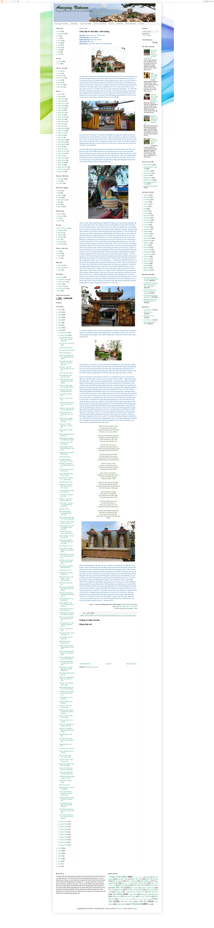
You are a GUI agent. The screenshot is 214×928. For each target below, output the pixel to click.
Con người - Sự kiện (61, 23)
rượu (59, 258)
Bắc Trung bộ (148, 164)
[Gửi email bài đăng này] (87, 613)
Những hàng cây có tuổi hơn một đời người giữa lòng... (66, 527)
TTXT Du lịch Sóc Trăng (125, 899)
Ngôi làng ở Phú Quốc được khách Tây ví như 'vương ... (66, 486)
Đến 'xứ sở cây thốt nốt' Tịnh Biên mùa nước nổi (66, 618)
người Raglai (62, 153)
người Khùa (61, 126)
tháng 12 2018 (64, 332)
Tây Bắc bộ (147, 171)
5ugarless (120, 908)
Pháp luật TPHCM (129, 896)
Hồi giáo (60, 235)
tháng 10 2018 (64, 821)
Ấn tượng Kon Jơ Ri (65, 570)
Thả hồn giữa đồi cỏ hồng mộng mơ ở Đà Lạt (66, 414)
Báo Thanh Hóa (140, 883)
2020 (59, 325)
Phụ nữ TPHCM (145, 896)
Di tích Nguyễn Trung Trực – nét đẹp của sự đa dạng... (66, 604)
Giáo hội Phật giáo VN (137, 892)
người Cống (61, 108)
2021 (59, 322)
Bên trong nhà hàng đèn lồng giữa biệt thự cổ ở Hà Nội (66, 588)
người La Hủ (61, 133)
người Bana (61, 99)
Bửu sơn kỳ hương (63, 228)
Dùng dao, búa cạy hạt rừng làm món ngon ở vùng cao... (66, 711)
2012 (59, 861)
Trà (59, 251)
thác (59, 49)
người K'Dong (62, 121)
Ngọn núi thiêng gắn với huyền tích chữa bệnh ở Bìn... (66, 653)
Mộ (59, 193)
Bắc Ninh (146, 197)
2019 (59, 328)
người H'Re (61, 112)
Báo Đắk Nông (139, 885)
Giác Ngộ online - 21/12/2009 (128, 606)
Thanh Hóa (147, 249)
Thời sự (60, 284)
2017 (59, 848)
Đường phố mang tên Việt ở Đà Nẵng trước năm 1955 (66, 541)
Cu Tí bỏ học (147, 320)
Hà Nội (146, 211)
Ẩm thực (141, 23)
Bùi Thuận (134, 888)
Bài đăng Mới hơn (85, 663)
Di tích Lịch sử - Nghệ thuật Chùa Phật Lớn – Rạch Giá (66, 420)
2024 (59, 314)
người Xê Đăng (62, 169)
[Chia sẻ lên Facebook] (91, 613)
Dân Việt (111, 890)
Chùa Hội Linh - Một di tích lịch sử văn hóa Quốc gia (66, 363)
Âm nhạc (60, 84)
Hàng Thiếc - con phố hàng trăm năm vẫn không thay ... (65, 669)
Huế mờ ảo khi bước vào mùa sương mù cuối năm (66, 404)
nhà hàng (60, 265)
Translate (148, 35)
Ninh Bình (147, 233)
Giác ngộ (126, 615)
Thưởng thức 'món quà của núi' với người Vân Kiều (66, 810)
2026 (59, 309)
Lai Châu (146, 222)
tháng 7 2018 (64, 829)
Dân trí (119, 890)
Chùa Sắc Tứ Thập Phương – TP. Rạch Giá (65, 425)
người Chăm (61, 105)
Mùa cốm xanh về (64, 785)
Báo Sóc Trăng (126, 883)
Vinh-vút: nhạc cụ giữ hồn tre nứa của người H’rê (66, 740)
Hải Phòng (147, 218)
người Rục (61, 155)
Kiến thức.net (153, 892)
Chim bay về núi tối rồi (66, 347)
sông (59, 47)
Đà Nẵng (146, 263)
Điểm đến (120, 23)
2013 (59, 858)
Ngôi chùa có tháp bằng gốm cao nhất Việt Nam (66, 679)
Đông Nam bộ (148, 180)
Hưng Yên (147, 215)
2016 (59, 851)
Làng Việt (132, 894)
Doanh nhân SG (147, 888)
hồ (58, 36)
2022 (59, 320)
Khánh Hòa (147, 220)
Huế (145, 208)
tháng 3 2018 (64, 839)
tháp (59, 202)
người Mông (61, 142)
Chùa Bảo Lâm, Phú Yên (66, 748)
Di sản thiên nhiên (63, 279)
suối (59, 45)
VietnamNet (121, 904)
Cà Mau (146, 202)
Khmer (60, 94)
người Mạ (61, 146)
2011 (59, 864)
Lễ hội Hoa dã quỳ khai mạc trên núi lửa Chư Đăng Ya (66, 816)
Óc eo (59, 239)
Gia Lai (146, 206)
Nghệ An (146, 231)
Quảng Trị (147, 243)
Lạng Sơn (147, 229)
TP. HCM (146, 247)
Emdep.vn (119, 892)
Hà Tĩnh (146, 213)
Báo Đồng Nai (153, 885)
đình (59, 204)
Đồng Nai (146, 268)
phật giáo (60, 237)
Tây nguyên (147, 173)
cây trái (60, 61)
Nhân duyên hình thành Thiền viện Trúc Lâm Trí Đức (66, 381)
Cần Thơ (146, 204)
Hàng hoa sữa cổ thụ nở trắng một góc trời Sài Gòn (66, 647)
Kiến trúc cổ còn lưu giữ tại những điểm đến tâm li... (66, 561)
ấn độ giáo (61, 244)
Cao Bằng (147, 199)
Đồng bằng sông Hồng (150, 186)
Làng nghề (61, 179)
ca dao (60, 73)
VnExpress (135, 904)
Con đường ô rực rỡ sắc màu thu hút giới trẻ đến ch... (66, 624)
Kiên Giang (133, 615)
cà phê (60, 255)
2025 (59, 312)
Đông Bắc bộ (148, 178)
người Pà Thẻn (62, 151)
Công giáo (61, 230)
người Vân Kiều (62, 167)
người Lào (61, 135)
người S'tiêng (62, 158)
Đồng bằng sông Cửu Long (116, 615)
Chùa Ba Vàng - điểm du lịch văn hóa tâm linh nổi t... (66, 693)
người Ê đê (61, 171)
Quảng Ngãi (147, 238)
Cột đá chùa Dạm (64, 457)
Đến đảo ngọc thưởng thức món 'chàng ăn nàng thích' (65, 339)
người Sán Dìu (62, 160)
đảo (59, 54)
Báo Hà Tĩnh (136, 879)
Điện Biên (147, 261)
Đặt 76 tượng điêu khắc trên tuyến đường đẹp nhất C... (66, 357)
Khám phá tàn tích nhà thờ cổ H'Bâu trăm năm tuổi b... (66, 448)
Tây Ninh (146, 256)
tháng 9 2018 (64, 824)
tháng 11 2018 (64, 335)
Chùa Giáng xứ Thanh (66, 373)
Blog (147, 877)
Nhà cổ (60, 214)
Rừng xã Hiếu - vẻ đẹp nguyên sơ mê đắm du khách (66, 550)
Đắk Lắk (146, 265)
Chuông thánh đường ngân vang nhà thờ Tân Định (65, 805)
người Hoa (61, 114)
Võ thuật (60, 71)
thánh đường (61, 200)
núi (59, 38)
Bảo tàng (60, 277)
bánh (59, 253)
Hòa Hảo (60, 232)
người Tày (61, 164)
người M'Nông (62, 139)
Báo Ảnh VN (117, 887)
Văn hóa (111, 23)
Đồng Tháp (147, 270)
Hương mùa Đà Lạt (65, 353)
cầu (59, 218)
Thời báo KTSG (127, 901)
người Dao (61, 110)
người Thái (61, 162)
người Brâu (61, 101)
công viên (60, 216)
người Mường (62, 144)
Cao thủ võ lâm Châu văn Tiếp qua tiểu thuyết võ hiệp (151, 279)
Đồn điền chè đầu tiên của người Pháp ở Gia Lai (66, 465)
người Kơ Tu (61, 130)
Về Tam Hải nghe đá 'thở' (66, 350)
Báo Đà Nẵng (124, 885)
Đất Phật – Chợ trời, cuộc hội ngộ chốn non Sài (66, 368)
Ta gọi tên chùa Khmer (66, 482)
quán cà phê (61, 267)
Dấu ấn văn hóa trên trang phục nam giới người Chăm (65, 793)
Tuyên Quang (148, 254)
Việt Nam (146, 175)
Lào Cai (146, 224)
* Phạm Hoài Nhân (89, 615)
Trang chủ (109, 663)
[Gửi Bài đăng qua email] (84, 613)
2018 (59, 330)
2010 (59, 866)
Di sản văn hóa (62, 282)
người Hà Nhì (62, 117)
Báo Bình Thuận (123, 879)
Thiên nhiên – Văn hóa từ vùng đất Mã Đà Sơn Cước (66, 504)
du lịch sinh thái (62, 288)
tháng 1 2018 (64, 845)
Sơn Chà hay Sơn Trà (65, 546)
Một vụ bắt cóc (148, 312)
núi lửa (60, 40)
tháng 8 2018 (64, 826)
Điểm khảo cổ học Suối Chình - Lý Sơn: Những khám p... (66, 578)
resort (59, 270)
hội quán (60, 183)
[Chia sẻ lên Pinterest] (93, 613)
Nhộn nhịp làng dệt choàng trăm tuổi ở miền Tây (65, 513)
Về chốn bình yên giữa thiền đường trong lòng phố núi (66, 594)
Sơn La (146, 245)
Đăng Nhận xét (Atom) (91, 667)
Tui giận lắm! (147, 310)
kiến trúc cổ (61, 78)
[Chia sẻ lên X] (90, 613)
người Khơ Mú (62, 128)
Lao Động (117, 894)
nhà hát (60, 220)
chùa (101, 615)
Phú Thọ (146, 236)
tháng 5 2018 (64, 834)
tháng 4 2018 (64, 837)
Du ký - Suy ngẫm (85, 23)
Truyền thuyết (62, 286)
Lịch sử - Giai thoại (100, 23)
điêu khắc (60, 87)
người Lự (60, 137)
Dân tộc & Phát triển (134, 890)
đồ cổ (59, 291)
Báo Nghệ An (145, 881)
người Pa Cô (61, 149)
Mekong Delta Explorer (149, 894)
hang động (61, 33)
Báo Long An (131, 881)
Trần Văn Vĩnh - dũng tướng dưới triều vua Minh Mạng (154, 98)
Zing (149, 904)
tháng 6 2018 (64, 832)
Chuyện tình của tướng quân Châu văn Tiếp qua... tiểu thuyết (150, 284)
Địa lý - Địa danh (131, 23)
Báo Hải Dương (152, 879)
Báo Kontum (117, 881)
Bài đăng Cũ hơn (131, 663)
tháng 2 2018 (64, 842)
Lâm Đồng (147, 227)
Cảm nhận (74, 23)
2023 (59, 317)
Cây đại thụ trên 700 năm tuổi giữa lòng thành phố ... (66, 799)
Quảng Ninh (147, 240)
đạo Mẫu (60, 241)
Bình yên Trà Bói (64, 509)
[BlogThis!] (88, 613)
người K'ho (61, 124)
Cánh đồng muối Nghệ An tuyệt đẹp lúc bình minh (66, 663)
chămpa (60, 96)
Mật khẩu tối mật (148, 316)
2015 (59, 853)
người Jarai (61, 119)
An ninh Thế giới (138, 877)
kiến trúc (60, 75)
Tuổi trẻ (142, 901)
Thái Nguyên (147, 252)
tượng (59, 80)
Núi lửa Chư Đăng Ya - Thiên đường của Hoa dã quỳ (66, 730)
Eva (126, 892)
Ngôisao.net (116, 896)
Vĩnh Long (147, 259)
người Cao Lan (62, 103)
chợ (59, 181)
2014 (59, 856)
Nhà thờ (60, 195)
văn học (60, 82)
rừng (59, 43)
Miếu (59, 190)
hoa (59, 63)
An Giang (97, 615)
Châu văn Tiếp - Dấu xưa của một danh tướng (150, 291)
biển (59, 31)
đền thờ (60, 206)
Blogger (134, 908)
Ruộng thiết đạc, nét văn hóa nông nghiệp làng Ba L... (66, 556)
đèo (59, 52)
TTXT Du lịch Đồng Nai (142, 899)
